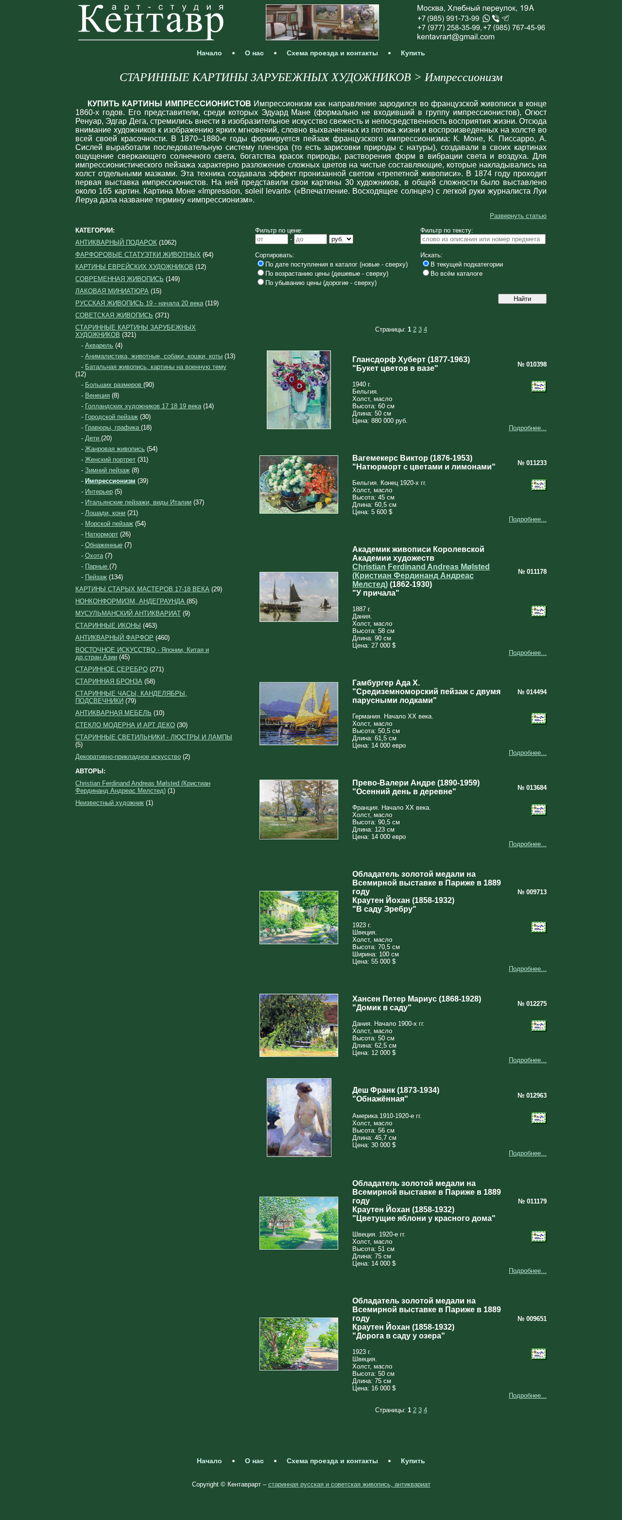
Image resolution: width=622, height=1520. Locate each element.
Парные (97, 566)
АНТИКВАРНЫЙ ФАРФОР (114, 637)
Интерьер (99, 491)
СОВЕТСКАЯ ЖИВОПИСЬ (114, 315)
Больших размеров (114, 384)
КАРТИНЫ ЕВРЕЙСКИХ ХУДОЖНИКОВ (134, 266)
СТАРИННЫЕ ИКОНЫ (108, 625)
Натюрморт (101, 534)
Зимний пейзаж (107, 470)
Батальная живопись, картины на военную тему (155, 366)
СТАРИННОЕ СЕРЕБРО (111, 669)
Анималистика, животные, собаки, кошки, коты (154, 356)
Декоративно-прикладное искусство (128, 756)
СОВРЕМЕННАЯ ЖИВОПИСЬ (119, 279)
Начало (209, 53)
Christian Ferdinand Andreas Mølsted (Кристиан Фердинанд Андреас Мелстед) (142, 787)
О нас (254, 53)
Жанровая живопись (115, 448)
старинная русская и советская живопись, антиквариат (349, 1484)
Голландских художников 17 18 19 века (143, 406)
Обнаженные (103, 545)
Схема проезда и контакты (332, 53)
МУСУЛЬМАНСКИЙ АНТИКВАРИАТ (128, 613)
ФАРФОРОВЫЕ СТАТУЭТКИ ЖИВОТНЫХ (138, 254)
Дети (93, 438)
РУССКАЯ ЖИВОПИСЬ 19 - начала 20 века (139, 303)
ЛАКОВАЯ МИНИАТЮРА (112, 291)
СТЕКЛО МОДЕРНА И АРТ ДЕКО (125, 725)
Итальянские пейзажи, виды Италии (138, 502)
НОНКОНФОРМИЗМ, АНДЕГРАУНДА (131, 601)
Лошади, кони (105, 513)
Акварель (99, 345)
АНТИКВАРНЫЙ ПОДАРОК (116, 242)
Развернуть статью (518, 215)
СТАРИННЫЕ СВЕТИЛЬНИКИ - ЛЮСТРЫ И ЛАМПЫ (153, 737)
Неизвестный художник (109, 802)
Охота (94, 555)
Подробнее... (528, 428)
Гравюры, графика (113, 427)
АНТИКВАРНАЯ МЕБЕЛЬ (113, 713)
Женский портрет (110, 459)
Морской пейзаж (109, 523)
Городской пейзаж (111, 416)
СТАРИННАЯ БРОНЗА (108, 681)
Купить (413, 53)
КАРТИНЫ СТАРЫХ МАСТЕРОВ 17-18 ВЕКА (142, 589)
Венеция (97, 395)
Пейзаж (96, 577)
